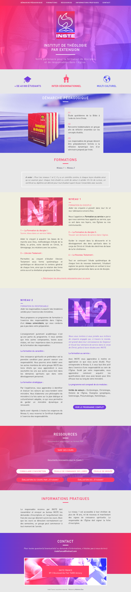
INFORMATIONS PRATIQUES (87, 3)
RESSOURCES (66, 3)
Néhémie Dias (79, 589)
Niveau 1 (60, 167)
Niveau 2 (71, 167)
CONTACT (106, 3)
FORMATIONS (51, 3)
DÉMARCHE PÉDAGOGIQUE (32, 3)
